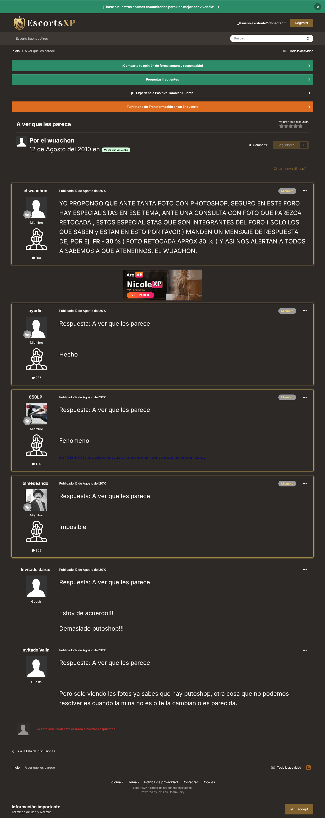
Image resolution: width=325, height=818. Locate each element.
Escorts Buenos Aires (32, 38)
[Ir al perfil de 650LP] (36, 413)
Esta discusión (286, 38)
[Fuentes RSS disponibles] (308, 767)
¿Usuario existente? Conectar (260, 23)
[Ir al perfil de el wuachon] (21, 141)
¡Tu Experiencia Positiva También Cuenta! (162, 93)
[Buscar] (308, 38)
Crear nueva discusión (291, 168)
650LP (35, 397)
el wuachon (57, 140)
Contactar (190, 782)
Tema (133, 782)
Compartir (259, 145)
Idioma (116, 782)
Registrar (301, 23)
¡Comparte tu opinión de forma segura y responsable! (162, 65)
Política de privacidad (161, 782)
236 (38, 378)
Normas (45, 812)
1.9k (38, 464)
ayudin (36, 310)
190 (38, 258)
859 (38, 550)
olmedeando (35, 483)
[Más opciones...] (305, 191)
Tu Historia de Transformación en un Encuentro (162, 107)
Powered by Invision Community (162, 792)
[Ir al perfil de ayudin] (36, 327)
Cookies (208, 782)
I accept (301, 809)
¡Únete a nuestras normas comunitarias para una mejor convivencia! (158, 7)
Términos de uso (24, 812)
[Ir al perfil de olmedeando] (36, 500)
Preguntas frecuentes (162, 79)
